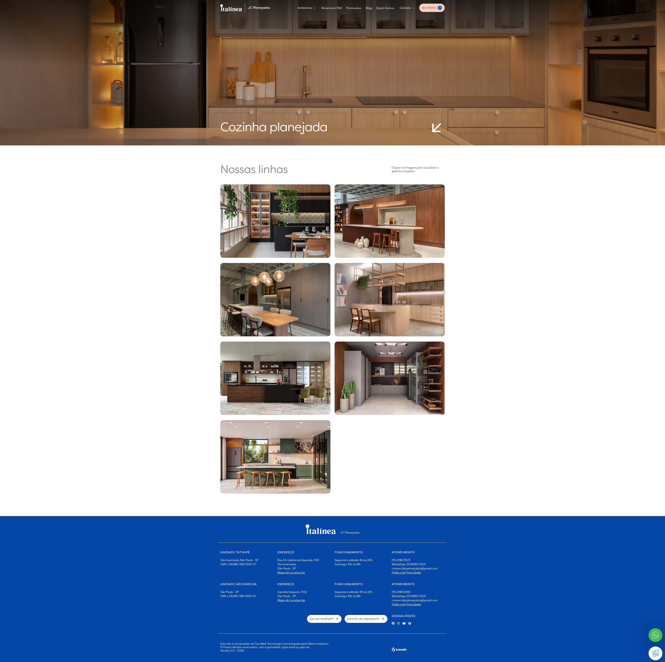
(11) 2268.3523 (401, 560)
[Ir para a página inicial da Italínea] (231, 8)
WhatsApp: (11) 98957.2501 (409, 564)
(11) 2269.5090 (401, 592)
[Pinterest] (409, 623)
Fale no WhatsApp (321, 618)
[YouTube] (404, 623)
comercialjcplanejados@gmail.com (415, 568)
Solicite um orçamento (363, 618)
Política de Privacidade (406, 572)
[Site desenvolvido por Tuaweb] (399, 649)
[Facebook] (393, 623)
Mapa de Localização (291, 572)
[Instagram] (398, 623)
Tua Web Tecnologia (268, 643)
